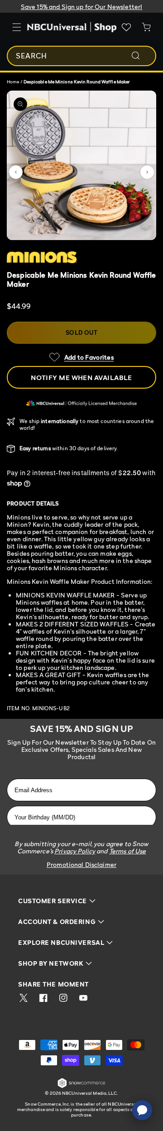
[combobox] (81, 56)
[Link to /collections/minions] (81, 257)
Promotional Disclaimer (81, 864)
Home (13, 81)
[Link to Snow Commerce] (81, 1086)
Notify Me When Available (81, 377)
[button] (16, 172)
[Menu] (17, 27)
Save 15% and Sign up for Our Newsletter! (82, 6)
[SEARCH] (142, 56)
